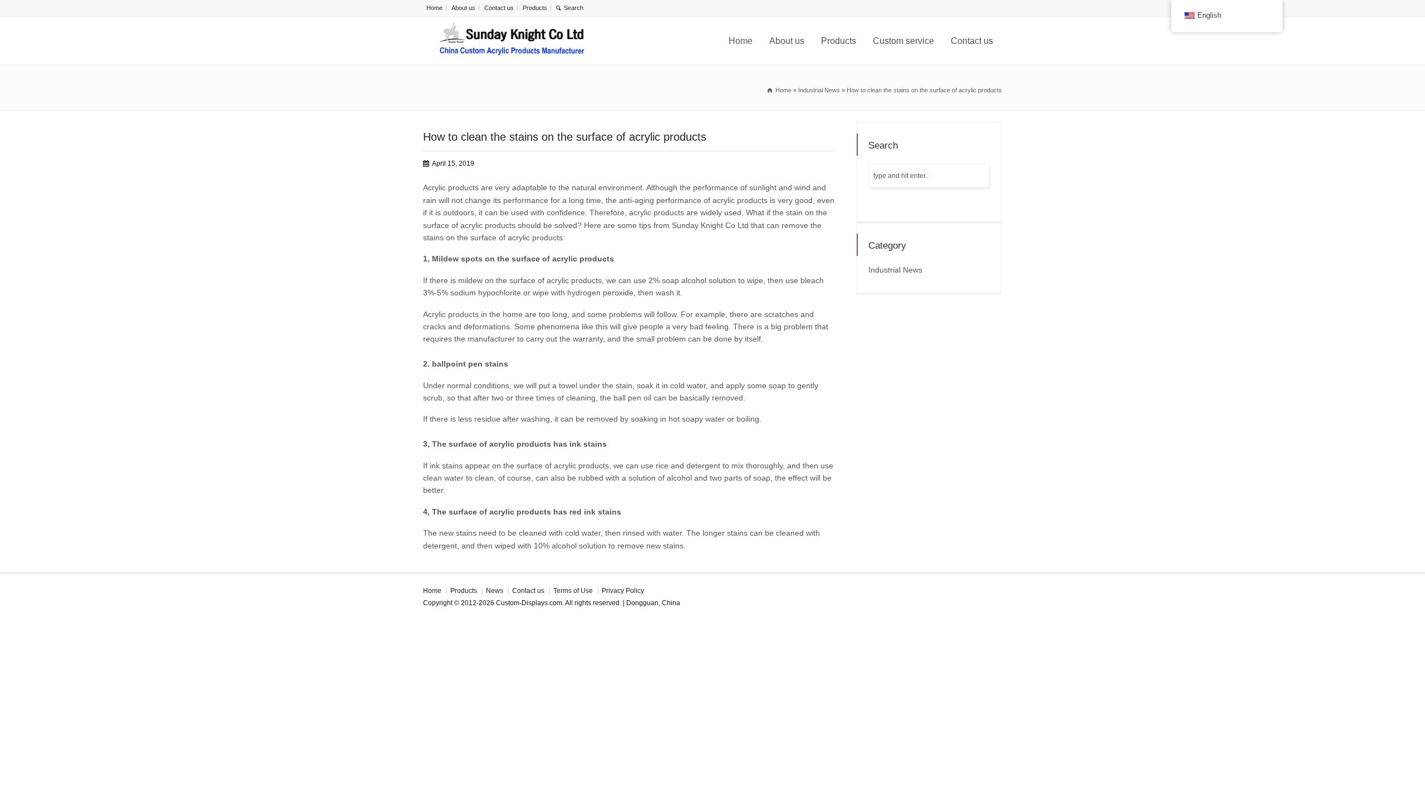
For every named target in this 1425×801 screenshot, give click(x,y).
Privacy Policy (623, 591)
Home (434, 7)
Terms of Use (573, 591)
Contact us (499, 7)
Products (535, 7)
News (494, 591)
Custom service (903, 41)
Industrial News (895, 269)
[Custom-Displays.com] (512, 41)
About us (463, 7)
